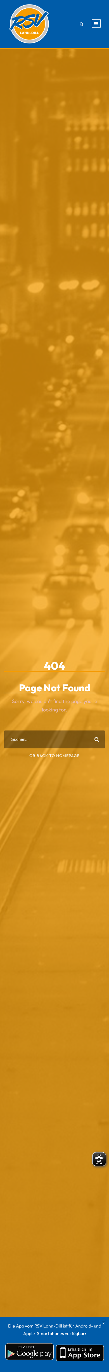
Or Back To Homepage (54, 755)
